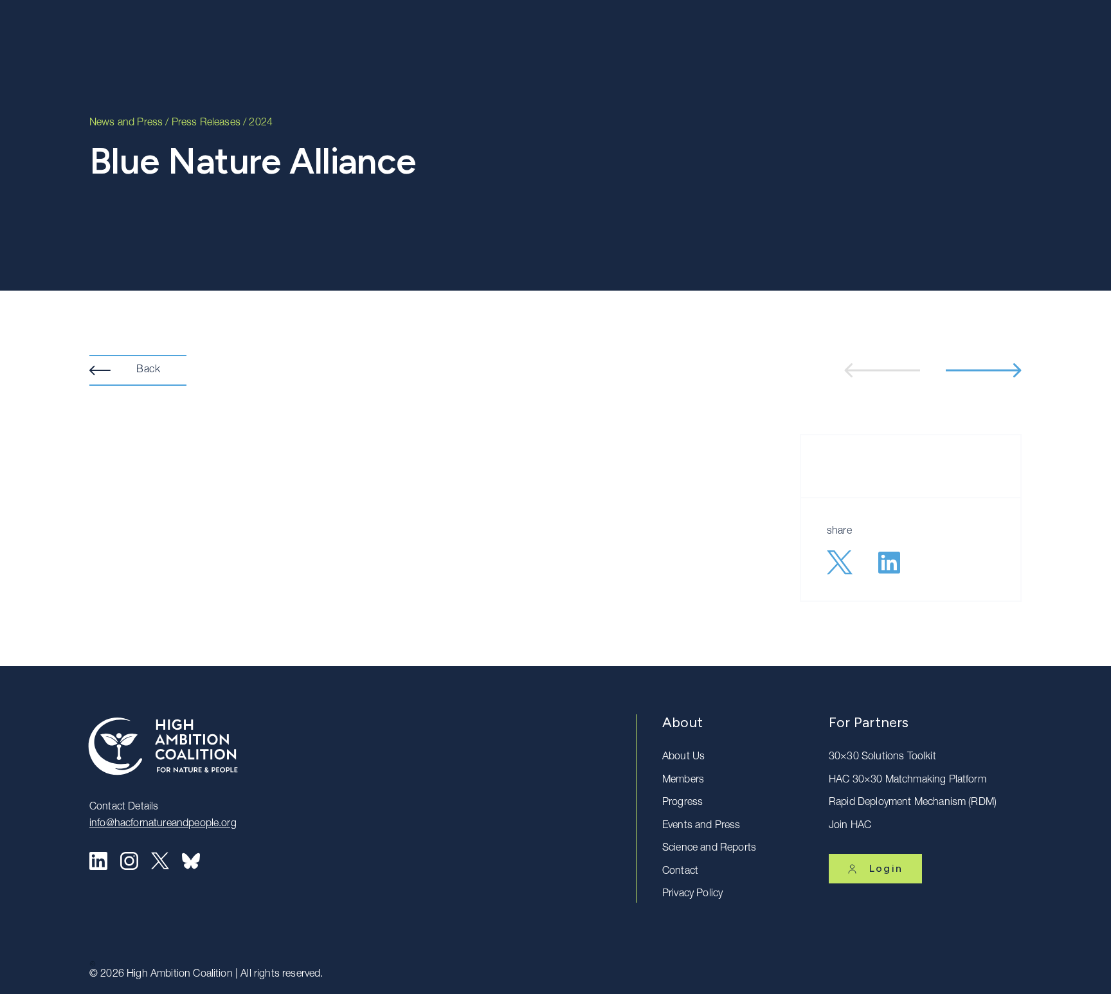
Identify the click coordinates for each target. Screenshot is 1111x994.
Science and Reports (709, 849)
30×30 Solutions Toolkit (882, 757)
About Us (683, 757)
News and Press (126, 123)
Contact (680, 872)
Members (683, 780)
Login (886, 868)
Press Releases (206, 123)
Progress (682, 803)
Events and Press (701, 826)
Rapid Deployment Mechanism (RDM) (913, 803)
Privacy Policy (692, 894)
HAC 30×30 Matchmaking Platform (907, 780)
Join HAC (850, 826)
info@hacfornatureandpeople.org (163, 824)
